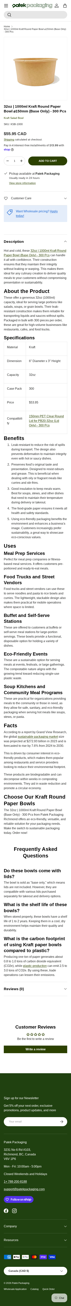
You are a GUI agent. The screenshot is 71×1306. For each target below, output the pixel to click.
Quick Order (48, 1289)
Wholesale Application (15, 1289)
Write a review (35, 1049)
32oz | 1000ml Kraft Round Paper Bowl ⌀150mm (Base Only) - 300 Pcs (35, 30)
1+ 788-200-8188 (15, 1181)
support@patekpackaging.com (24, 1189)
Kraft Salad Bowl (13, 117)
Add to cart (48, 160)
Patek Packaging (20, 1283)
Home (7, 26)
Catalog (34, 1289)
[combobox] (35, 15)
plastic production (35, 965)
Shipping (9, 139)
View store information (22, 183)
